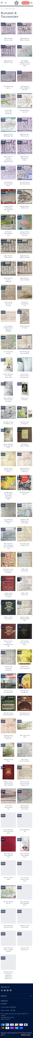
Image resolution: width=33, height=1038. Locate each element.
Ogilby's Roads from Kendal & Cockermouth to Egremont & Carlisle (8, 159)
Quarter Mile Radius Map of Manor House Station (8, 831)
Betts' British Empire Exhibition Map (24, 207)
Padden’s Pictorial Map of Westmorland (25, 667)
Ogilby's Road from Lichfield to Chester (8, 62)
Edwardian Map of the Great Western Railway (8, 470)
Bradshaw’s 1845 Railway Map (24, 594)
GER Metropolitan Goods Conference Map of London (24, 807)
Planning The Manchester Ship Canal (25, 304)
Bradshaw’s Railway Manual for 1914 (8, 618)
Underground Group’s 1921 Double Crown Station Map (8, 737)
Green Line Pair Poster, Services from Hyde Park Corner (24, 376)
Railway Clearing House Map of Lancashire (8, 304)
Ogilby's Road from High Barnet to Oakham (24, 158)
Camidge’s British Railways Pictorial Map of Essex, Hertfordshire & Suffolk (8, 495)
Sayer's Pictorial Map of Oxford (8, 352)
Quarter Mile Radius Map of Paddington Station (24, 903)
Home (2, 8)
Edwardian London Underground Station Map (24, 619)
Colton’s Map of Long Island (25, 736)
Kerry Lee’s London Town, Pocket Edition (8, 691)
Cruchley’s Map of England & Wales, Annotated (8, 595)
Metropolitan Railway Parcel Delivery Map (8, 423)
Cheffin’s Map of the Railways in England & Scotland (8, 950)
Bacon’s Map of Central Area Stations (25, 760)
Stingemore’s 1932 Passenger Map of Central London (25, 521)
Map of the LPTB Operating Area (25, 949)
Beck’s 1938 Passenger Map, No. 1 (8, 87)
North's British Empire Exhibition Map (8, 234)
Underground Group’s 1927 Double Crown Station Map (25, 470)
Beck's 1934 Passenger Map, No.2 (24, 111)
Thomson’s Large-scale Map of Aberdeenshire (8, 668)
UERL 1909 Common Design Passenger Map (25, 714)
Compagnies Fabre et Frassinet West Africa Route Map (25, 234)
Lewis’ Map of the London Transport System (25, 879)
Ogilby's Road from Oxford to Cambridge (25, 257)
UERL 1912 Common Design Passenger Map (8, 714)
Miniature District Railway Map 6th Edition (8, 184)
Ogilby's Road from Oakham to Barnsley (24, 39)
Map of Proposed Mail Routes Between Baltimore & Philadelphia (8, 328)
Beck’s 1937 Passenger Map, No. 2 (8, 902)
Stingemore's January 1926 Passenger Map (8, 135)
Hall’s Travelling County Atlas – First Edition (24, 643)
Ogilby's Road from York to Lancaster (24, 135)
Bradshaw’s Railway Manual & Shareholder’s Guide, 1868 (8, 643)
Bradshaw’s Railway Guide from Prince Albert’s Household (8, 783)
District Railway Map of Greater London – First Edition (8, 571)
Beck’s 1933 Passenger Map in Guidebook (24, 352)
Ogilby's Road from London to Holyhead (24, 279)
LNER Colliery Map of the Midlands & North (8, 855)
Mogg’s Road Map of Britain (8, 760)
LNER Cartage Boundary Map (24, 570)
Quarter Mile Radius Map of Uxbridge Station (24, 855)
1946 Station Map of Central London (24, 926)
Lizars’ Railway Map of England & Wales (24, 544)
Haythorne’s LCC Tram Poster (25, 399)
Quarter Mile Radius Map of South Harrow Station (8, 376)
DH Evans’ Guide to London (8, 878)
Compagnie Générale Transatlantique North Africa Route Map (8, 209)
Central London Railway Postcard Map (8, 807)
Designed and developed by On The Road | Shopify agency (16, 1034)
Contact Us (26, 3)
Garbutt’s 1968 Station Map (25, 830)
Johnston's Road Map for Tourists (24, 327)
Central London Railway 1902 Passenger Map (8, 112)
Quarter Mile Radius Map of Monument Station (8, 446)
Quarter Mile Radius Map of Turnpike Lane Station (8, 400)
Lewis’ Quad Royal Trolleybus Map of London (8, 521)
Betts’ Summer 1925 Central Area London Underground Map (24, 783)
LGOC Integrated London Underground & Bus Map (25, 88)
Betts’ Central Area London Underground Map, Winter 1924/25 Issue (8, 546)
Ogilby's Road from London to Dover (8, 257)
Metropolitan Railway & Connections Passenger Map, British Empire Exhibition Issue (8, 975)
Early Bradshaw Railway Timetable (24, 445)
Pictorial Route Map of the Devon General (25, 183)
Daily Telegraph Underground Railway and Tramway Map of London (25, 63)
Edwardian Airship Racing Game (24, 423)
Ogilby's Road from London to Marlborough (8, 280)
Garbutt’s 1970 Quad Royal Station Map (8, 926)
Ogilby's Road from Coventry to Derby (8, 39)
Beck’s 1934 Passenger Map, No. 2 (24, 493)
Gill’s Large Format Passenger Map (24, 691)
